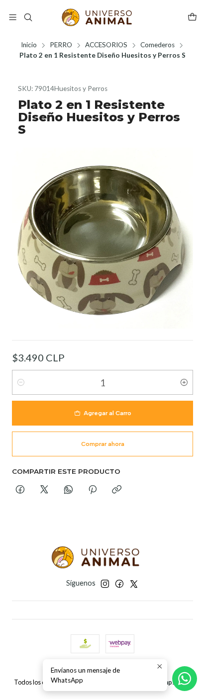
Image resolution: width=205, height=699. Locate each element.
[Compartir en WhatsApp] (68, 490)
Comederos (157, 45)
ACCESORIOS (106, 45)
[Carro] (192, 17)
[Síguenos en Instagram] (105, 584)
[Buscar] (27, 17)
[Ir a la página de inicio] (102, 17)
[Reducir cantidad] (20, 382)
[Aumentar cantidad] (184, 382)
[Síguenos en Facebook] (119, 584)
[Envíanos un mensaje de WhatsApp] (184, 678)
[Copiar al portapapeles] (116, 490)
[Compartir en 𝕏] (44, 490)
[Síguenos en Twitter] (134, 584)
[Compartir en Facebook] (20, 490)
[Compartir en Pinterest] (92, 490)
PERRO (61, 45)
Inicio (29, 45)
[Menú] (12, 17)
